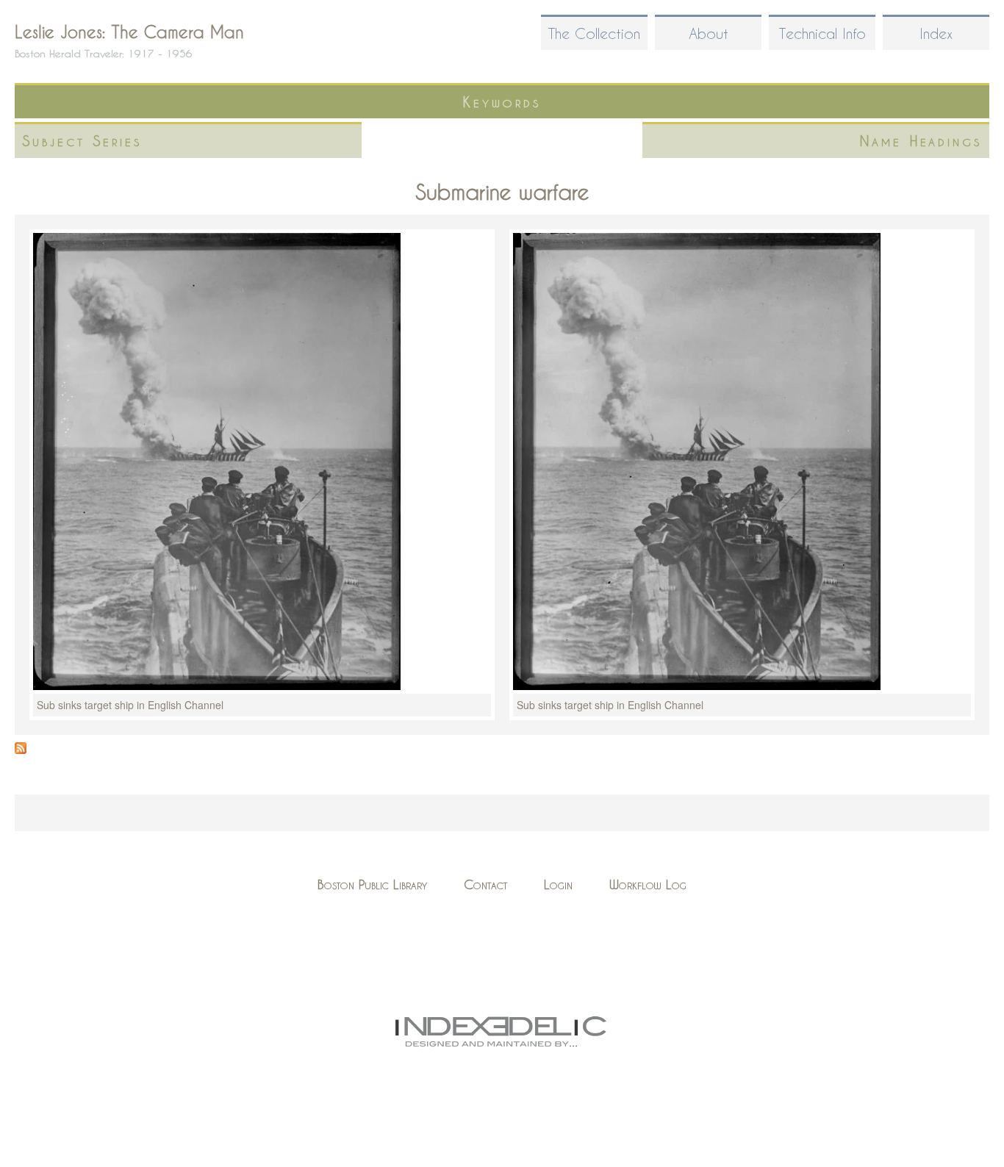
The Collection (594, 33)
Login (558, 884)
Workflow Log (647, 884)
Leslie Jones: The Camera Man (129, 31)
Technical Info (822, 33)
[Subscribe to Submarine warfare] (20, 749)
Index (936, 33)
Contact (485, 884)
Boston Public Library (372, 884)
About (708, 33)
